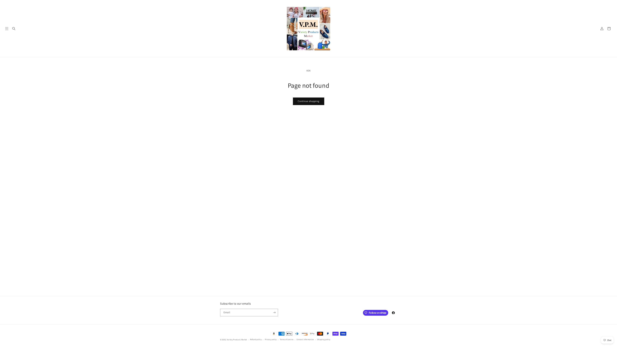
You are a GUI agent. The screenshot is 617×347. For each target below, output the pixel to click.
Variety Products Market (237, 339)
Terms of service (286, 339)
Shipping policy (324, 339)
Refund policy (256, 339)
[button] (6, 28)
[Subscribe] (274, 312)
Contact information (305, 339)
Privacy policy (271, 339)
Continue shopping (308, 101)
